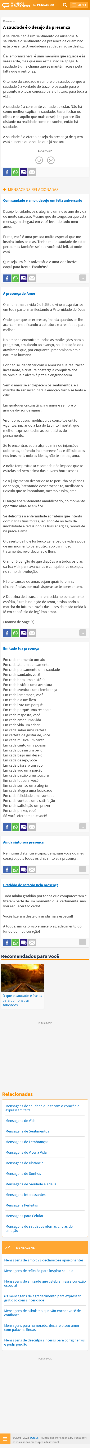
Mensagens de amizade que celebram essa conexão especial (45, 1283)
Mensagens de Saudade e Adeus (30, 1184)
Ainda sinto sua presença (23, 842)
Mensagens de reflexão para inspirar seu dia (38, 1270)
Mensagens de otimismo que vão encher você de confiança (42, 1312)
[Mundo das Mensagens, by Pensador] (23, 5)
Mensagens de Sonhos (23, 1173)
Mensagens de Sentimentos (27, 1131)
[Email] (32, 172)
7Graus (34, 1438)
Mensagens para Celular (24, 1215)
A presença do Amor (19, 293)
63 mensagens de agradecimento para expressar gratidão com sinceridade (42, 1298)
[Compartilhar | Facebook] (7, 172)
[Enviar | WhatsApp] (15, 172)
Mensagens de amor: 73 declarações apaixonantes (44, 1260)
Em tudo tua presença (21, 648)
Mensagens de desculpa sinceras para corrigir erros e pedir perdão (44, 1342)
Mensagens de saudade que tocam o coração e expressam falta (42, 1107)
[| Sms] (23, 172)
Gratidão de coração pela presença (30, 884)
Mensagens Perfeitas (21, 1205)
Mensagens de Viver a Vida (26, 1152)
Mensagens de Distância (24, 1162)
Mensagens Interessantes (25, 1194)
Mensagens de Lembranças (26, 1141)
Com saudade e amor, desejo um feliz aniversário (42, 200)
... (82, 278)
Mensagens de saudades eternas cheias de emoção (39, 1228)
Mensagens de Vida (20, 1120)
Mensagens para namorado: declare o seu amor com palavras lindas (41, 1327)
